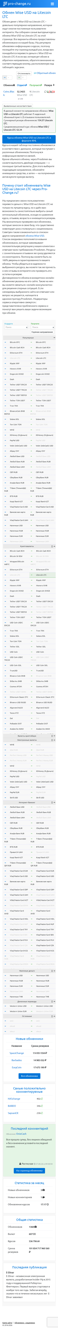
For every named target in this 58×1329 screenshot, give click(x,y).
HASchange (14, 1098)
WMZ (12, 430)
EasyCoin (16, 1067)
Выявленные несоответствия (18, 106)
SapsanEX (13, 1113)
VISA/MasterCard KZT (19, 900)
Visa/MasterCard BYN (19, 905)
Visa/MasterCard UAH (19, 520)
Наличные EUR (16, 536)
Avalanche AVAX (17, 729)
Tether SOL (14, 647)
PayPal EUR (14, 792)
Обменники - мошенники (25, 1323)
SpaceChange (17, 1053)
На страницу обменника (29, 1170)
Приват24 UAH (16, 852)
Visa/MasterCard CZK (19, 945)
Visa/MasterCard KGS (19, 951)
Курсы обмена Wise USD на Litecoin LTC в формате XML (29, 139)
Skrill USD (14, 798)
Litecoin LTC (15, 358)
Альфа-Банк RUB (17, 483)
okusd (12, 1026)
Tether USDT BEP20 (18, 395)
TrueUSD (13, 671)
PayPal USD (14, 440)
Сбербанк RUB (16, 477)
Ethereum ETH (16, 353)
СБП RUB (13, 472)
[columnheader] (9, 85)
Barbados (17, 1060)
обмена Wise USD (34, 235)
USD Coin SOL (15, 665)
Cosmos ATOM (16, 686)
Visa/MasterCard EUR (19, 871)
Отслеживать (24, 73)
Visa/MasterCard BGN (19, 964)
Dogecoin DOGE (17, 374)
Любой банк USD (17, 456)
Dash (12, 379)
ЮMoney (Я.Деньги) (18, 435)
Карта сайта (7, 1323)
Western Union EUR (18, 1011)
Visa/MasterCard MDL (19, 919)
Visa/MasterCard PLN (19, 940)
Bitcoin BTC (15, 342)
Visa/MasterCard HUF (19, 924)
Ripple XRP (14, 363)
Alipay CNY (14, 451)
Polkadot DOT (16, 724)
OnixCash (21, 1133)
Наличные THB (16, 997)
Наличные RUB (16, 531)
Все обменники (29, 1076)
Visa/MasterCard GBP (19, 890)
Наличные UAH (16, 541)
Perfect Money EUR (18, 760)
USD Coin (14, 652)
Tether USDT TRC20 (18, 390)
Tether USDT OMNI (18, 692)
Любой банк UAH (17, 467)
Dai (11, 718)
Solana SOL (14, 419)
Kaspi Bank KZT (16, 501)
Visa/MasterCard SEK (19, 935)
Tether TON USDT (17, 400)
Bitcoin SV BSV (16, 556)
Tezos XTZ (14, 713)
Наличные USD (16, 525)
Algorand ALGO (16, 708)
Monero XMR (15, 369)
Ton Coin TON (15, 424)
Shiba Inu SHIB (16, 681)
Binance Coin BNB (17, 676)
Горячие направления (42, 332)
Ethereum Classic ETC (19, 697)
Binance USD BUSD (18, 702)
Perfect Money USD (18, 755)
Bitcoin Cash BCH (17, 347)
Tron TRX (14, 406)
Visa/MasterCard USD (19, 507)
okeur (12, 1031)
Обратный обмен (46, 73)
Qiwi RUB (14, 750)
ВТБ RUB (13, 496)
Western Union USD (18, 1006)
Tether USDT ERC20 (18, 385)
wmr (12, 1021)
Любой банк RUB (17, 462)
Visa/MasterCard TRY (19, 929)
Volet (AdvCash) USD (18, 446)
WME (12, 745)
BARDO (12, 1106)
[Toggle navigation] (52, 4)
